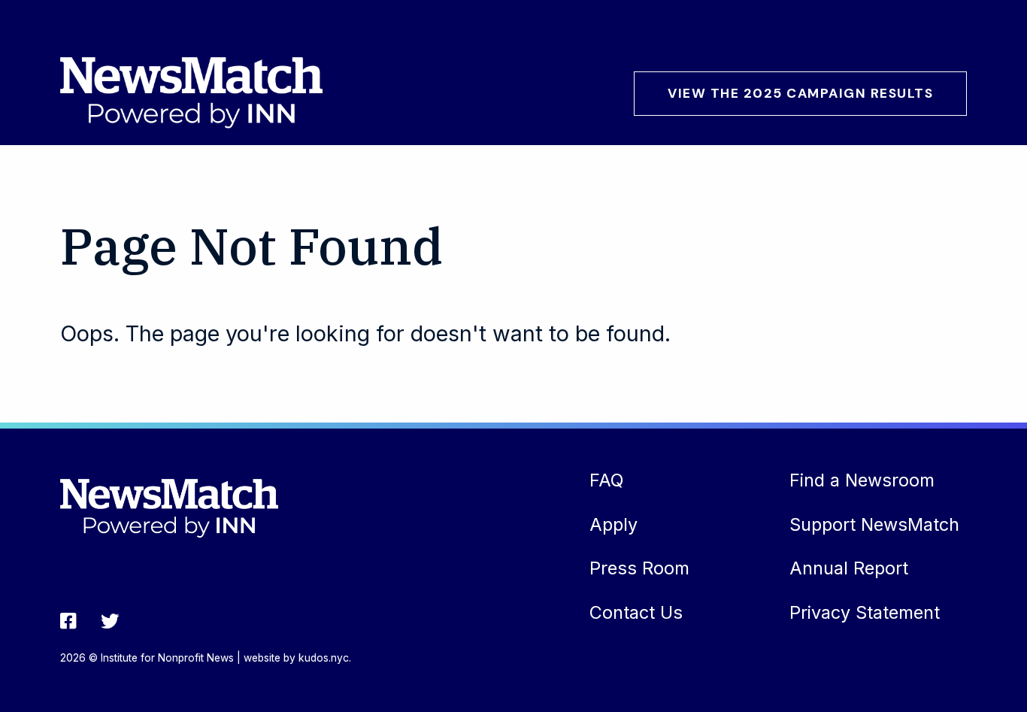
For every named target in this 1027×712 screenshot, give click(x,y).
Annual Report (848, 568)
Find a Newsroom (862, 480)
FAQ (606, 480)
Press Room (639, 568)
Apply (613, 524)
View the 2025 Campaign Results (800, 93)
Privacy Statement (864, 612)
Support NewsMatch (874, 524)
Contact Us (636, 612)
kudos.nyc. (324, 658)
